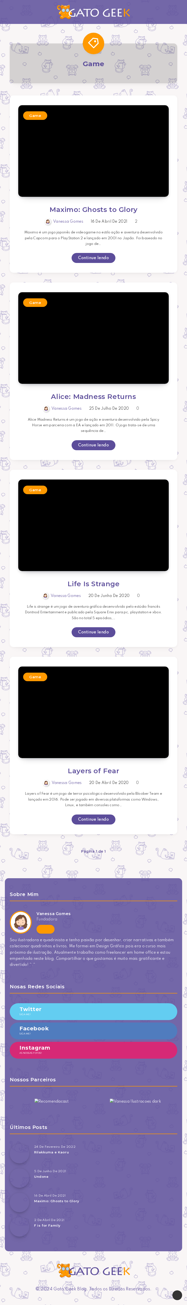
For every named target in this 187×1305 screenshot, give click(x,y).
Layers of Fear (93, 771)
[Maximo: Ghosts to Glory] (19, 1202)
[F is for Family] (19, 1227)
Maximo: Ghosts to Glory (93, 209)
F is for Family (47, 1225)
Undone (41, 1177)
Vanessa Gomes (54, 913)
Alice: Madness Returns (93, 396)
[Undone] (19, 1178)
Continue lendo (93, 258)
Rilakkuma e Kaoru (51, 1152)
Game (35, 115)
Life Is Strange (93, 584)
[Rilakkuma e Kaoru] (19, 1153)
